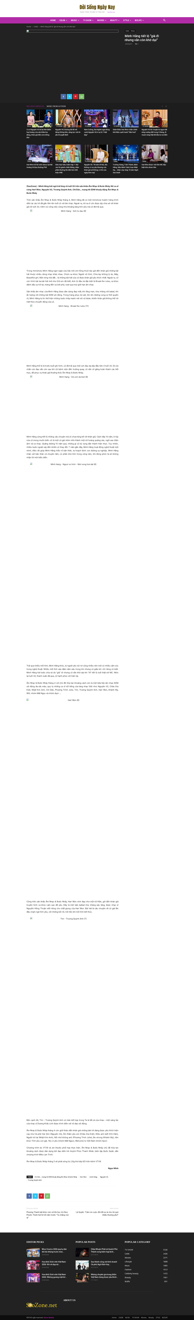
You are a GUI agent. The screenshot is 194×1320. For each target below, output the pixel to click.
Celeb (36, 26)
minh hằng (93, 1177)
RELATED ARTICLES (35, 106)
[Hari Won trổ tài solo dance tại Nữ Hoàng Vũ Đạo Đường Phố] (39, 153)
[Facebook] (63, 96)
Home (53, 20)
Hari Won (83, 1177)
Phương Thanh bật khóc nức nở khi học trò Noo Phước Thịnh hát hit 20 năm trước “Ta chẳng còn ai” (48, 1215)
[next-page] (166, 106)
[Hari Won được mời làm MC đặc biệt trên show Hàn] (154, 153)
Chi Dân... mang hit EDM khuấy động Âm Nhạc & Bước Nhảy (56, 1177)
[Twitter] (69, 96)
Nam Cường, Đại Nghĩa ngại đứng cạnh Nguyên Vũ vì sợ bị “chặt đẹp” (97, 132)
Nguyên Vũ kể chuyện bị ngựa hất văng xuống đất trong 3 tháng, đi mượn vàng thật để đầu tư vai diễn (154, 132)
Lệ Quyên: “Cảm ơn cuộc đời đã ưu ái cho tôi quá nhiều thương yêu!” (97, 1213)
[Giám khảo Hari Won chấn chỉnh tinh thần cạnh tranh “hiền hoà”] (126, 118)
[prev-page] (162, 106)
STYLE (126, 20)
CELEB (62, 20)
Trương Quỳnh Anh (35, 1180)
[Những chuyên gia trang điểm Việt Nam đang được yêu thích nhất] (82, 1277)
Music (133, 31)
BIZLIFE (138, 20)
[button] (164, 20)
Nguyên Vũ (104, 1177)
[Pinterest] (75, 96)
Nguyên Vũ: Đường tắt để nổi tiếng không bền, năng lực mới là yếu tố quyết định (67, 132)
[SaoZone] (97, 8)
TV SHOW (87, 20)
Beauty (113, 20)
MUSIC (74, 20)
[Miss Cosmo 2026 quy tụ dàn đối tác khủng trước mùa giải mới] (33, 1252)
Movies (100, 20)
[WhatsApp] (81, 96)
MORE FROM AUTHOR (56, 106)
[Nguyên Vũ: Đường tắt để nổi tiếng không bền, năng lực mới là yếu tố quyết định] (68, 118)
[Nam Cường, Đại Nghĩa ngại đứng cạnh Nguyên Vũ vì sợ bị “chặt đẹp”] (97, 118)
